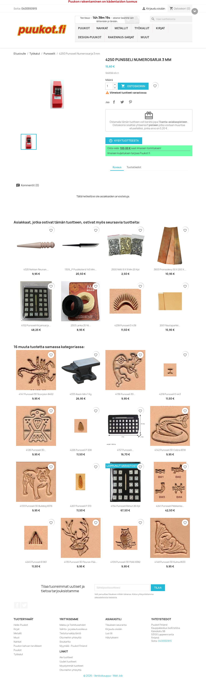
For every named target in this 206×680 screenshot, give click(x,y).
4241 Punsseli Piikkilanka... (170, 505)
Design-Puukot (89, 37)
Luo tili (108, 633)
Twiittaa (122, 102)
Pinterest (130, 102)
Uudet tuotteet (68, 661)
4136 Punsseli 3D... (125, 394)
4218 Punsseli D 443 (170, 394)
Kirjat (160, 28)
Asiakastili (113, 619)
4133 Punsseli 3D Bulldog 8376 (36, 505)
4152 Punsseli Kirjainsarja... (36, 325)
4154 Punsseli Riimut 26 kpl (125, 505)
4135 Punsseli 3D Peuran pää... (80, 561)
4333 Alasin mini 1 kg (81, 394)
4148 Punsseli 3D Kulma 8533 (169, 561)
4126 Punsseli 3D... (36, 450)
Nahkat (102, 28)
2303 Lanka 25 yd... (81, 325)
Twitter (24, 605)
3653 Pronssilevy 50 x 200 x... (170, 269)
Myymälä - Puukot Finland (73, 645)
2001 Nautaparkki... (170, 325)
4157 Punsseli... (125, 450)
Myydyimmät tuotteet (71, 665)
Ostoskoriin (133, 86)
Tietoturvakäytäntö (70, 633)
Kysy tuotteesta (124, 141)
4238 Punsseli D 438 (125, 325)
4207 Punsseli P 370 (80, 505)
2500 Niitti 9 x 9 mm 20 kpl (125, 269)
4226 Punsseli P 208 (81, 450)
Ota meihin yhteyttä (70, 637)
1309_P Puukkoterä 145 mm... (81, 269)
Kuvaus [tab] (117, 167)
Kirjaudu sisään (113, 629)
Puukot (84, 28)
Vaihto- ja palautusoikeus (73, 629)
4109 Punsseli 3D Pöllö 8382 (125, 561)
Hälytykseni (111, 637)
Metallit (121, 28)
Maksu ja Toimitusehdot (73, 624)
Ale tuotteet (66, 657)
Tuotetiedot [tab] (134, 167)
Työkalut (142, 28)
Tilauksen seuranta (115, 624)
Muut (145, 37)
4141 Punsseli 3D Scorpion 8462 (36, 394)
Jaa (114, 102)
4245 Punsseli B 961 (36, 561)
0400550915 (29, 8)
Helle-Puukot (21, 624)
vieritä (195, 11)
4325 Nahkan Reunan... (35, 269)
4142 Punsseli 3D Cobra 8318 (170, 450)
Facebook (17, 605)
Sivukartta (65, 641)
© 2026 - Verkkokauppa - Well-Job (103, 675)
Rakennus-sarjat (121, 37)
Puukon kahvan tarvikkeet (28, 645)
